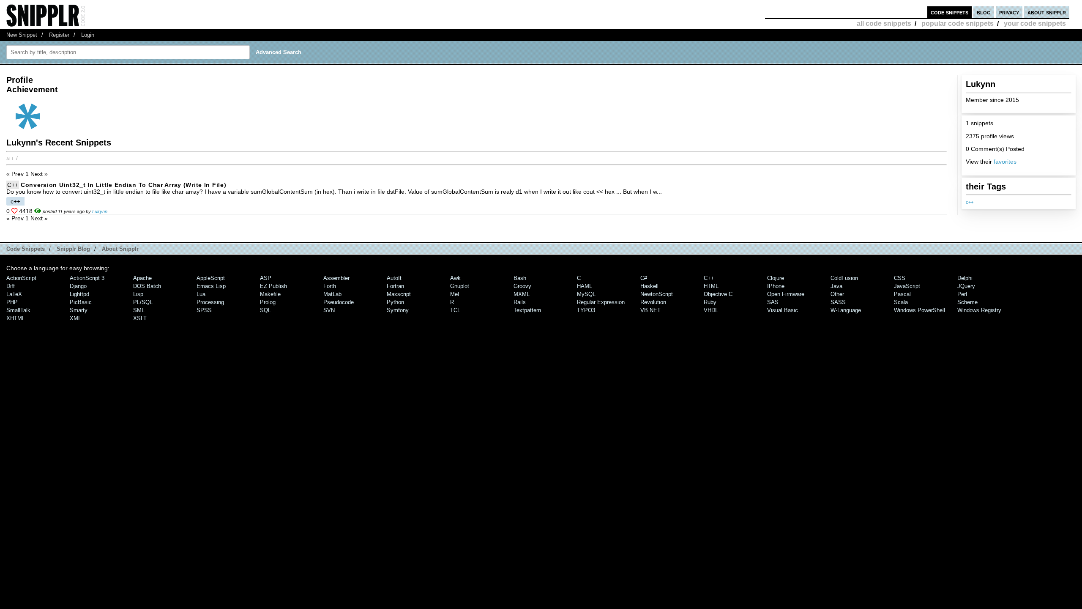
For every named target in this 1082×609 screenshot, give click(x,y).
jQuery (966, 286)
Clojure (775, 278)
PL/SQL (143, 302)
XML (75, 318)
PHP (12, 302)
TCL (455, 310)
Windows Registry (979, 310)
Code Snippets (25, 249)
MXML (522, 294)
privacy (1009, 12)
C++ (12, 184)
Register (59, 35)
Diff (10, 286)
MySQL (586, 294)
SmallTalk (18, 310)
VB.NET (650, 310)
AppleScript (211, 278)
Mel (454, 294)
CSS (899, 278)
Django (78, 286)
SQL (265, 310)
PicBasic (81, 302)
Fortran (395, 286)
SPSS (204, 310)
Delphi (965, 278)
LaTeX (14, 294)
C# (643, 278)
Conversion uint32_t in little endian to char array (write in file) (124, 184)
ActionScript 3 (87, 278)
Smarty (78, 310)
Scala (901, 302)
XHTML (15, 318)
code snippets (949, 12)
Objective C (718, 294)
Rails (520, 302)
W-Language (846, 310)
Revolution (653, 302)
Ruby (710, 302)
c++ (969, 202)
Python (395, 302)
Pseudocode (338, 302)
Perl (962, 294)
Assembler (336, 278)
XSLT (140, 318)
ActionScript (21, 278)
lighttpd (79, 294)
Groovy (522, 286)
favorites (1005, 161)
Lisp (138, 294)
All (10, 158)
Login (87, 35)
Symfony (398, 310)
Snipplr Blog (73, 249)
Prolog (268, 302)
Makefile (270, 294)
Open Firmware (785, 294)
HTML (711, 286)
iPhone (775, 286)
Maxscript (399, 294)
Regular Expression (601, 302)
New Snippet (21, 35)
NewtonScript (656, 294)
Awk (455, 278)
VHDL (711, 310)
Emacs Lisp (211, 286)
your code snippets (1035, 23)
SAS (773, 302)
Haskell (649, 286)
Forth (329, 286)
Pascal (902, 294)
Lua (201, 294)
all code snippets (884, 23)
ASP (265, 278)
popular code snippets (957, 23)
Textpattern (527, 310)
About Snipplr (120, 249)
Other (837, 294)
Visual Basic (782, 310)
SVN (329, 310)
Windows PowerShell (919, 310)
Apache (142, 278)
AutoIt (394, 278)
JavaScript (907, 286)
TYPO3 (586, 310)
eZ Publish (273, 286)
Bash (520, 278)
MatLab (332, 294)
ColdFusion (844, 278)
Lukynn (99, 211)
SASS (838, 302)
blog (984, 12)
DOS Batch (147, 286)
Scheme (967, 302)
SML (139, 310)
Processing (210, 302)
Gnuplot (459, 286)
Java (836, 286)
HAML (584, 286)
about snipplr (1046, 12)
